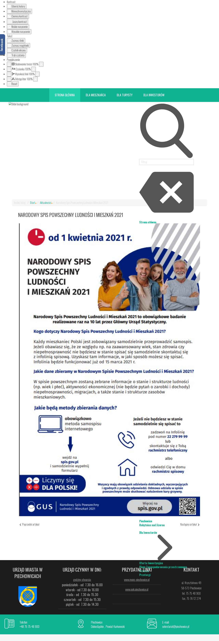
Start (32, 203)
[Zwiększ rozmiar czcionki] (33, 69)
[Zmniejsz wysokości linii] (9, 74)
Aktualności (45, 203)
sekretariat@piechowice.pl (175, 626)
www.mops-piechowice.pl (137, 579)
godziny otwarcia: (82, 579)
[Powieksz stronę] (41, 64)
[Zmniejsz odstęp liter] (9, 79)
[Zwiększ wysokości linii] (37, 74)
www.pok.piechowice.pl (136, 589)
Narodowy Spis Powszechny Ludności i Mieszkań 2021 (70, 214)
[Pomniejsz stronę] (9, 64)
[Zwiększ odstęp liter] (35, 79)
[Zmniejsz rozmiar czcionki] (9, 69)
